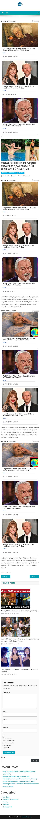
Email (5, 719)
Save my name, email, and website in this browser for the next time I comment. (8, 743)
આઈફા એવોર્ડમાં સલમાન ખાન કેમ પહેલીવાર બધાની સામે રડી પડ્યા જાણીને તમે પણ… (6, 576)
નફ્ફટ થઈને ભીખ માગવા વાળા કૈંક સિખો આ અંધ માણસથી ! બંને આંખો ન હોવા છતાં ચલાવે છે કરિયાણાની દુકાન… (20, 640)
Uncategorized (7, 807)
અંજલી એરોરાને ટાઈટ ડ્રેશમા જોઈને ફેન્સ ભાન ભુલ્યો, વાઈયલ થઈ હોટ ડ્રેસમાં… (19, 670)
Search (3, 757)
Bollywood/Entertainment (9, 172)
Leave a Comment (25, 176)
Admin (14, 176)
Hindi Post (6, 804)
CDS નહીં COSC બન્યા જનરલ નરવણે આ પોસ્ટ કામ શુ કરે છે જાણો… (19, 611)
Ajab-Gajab (6, 797)
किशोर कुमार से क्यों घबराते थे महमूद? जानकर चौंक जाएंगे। (16, 776)
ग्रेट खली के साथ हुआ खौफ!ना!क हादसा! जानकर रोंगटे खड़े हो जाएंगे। (19, 781)
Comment (6, 692)
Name (5, 712)
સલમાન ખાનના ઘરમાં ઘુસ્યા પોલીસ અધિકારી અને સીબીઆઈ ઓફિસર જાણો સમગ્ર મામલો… (35, 576)
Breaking (21, 172)
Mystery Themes (26, 817)
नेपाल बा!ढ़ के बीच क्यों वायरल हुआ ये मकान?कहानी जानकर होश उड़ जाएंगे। (20, 779)
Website (5, 727)
